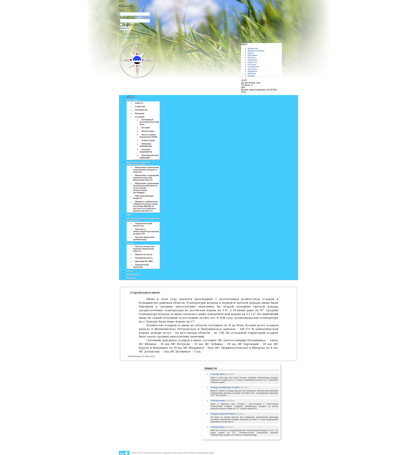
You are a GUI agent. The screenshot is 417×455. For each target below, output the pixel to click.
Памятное (252, 62)
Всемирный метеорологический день (149, 122)
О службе (139, 117)
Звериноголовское (256, 51)
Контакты (131, 278)
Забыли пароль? (133, 34)
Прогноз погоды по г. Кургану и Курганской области (144, 248)
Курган (251, 53)
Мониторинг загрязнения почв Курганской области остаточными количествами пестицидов (146, 188)
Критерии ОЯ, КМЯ (144, 261)
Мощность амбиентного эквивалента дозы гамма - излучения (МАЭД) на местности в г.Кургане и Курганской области (146, 206)
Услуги (130, 271)
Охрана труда (148, 140)
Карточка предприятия (146, 151)
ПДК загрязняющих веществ (143, 197)
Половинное (253, 67)
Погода (130, 243)
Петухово (252, 64)
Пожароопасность (144, 258)
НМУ (129, 215)
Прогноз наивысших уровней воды (144, 238)
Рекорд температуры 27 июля (225, 387)
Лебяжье (252, 57)
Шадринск (252, 71)
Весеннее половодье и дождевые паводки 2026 (143, 219)
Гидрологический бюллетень (142, 224)
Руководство (141, 110)
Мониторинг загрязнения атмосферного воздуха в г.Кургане (146, 169)
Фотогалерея (148, 131)
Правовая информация (146, 145)
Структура (140, 106)
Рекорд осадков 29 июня (223, 414)
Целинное (252, 69)
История (146, 128)
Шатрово (252, 73)
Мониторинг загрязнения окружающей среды (138, 163)
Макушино (252, 60)
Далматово (253, 48)
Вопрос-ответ (133, 275)
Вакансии (139, 113)
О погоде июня (218, 400)
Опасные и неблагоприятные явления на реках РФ (146, 231)
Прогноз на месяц (143, 254)
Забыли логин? (132, 38)
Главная (131, 97)
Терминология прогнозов (141, 266)
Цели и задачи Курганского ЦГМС (149, 136)
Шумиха (251, 76)
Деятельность (133, 100)
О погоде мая (217, 427)
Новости (139, 103)
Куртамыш (252, 55)
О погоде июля (218, 374)
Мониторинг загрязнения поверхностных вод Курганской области (146, 177)
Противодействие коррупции (149, 156)
